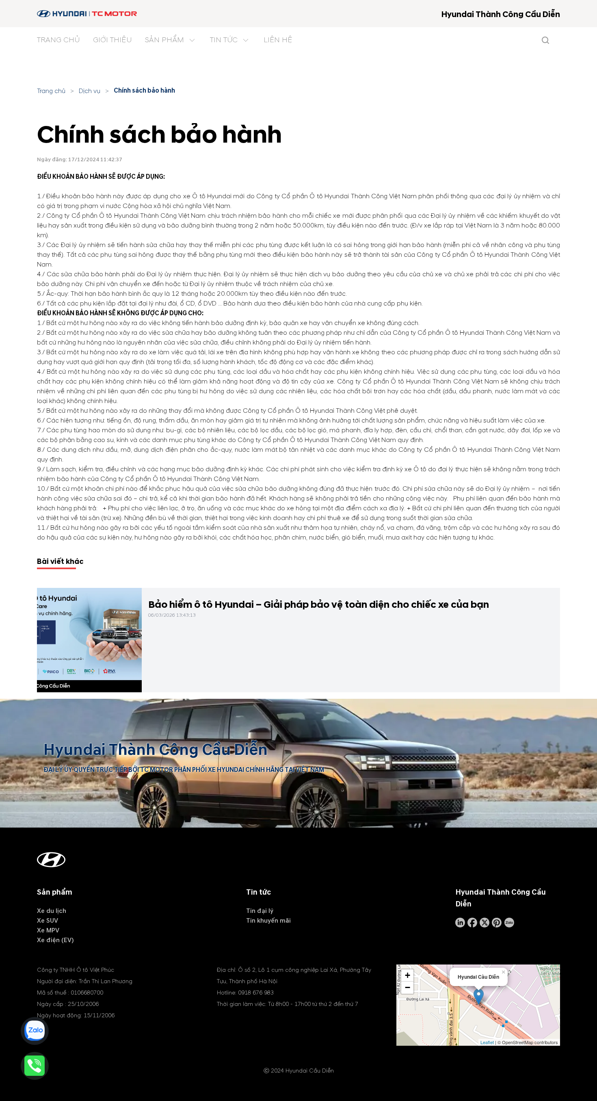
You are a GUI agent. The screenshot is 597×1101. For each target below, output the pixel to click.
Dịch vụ (89, 91)
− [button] (407, 987)
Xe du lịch (51, 911)
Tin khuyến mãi (268, 921)
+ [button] (407, 975)
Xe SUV (47, 921)
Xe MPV (48, 930)
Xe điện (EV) (55, 940)
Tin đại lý (259, 911)
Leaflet (487, 1042)
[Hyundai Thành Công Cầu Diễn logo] (87, 13)
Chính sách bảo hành (144, 91)
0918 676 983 (256, 992)
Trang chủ (51, 91)
